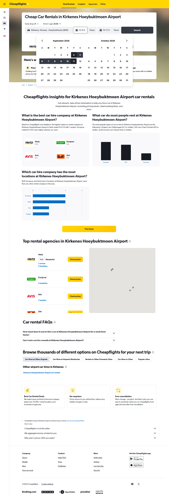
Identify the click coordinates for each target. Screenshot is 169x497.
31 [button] (127, 80)
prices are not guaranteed (75, 421)
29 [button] (54, 80)
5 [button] (80, 55)
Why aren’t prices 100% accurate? (39, 438)
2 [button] (61, 55)
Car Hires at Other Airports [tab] (36, 359)
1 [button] (54, 55)
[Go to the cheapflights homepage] (19, 4)
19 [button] (80, 67)
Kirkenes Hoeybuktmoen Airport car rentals (41, 373)
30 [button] (61, 80)
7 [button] (48, 61)
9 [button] (61, 61)
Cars (23, 85)
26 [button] (80, 74)
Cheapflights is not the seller (37, 428)
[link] (89, 229)
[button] (4, 4)
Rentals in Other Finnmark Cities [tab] (98, 359)
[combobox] (32, 23)
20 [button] (42, 74)
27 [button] (42, 80)
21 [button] (48, 74)
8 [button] (54, 61)
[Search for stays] (4, 17)
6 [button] (42, 61)
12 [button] (80, 61)
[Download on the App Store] (136, 465)
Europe (30, 85)
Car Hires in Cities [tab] (125, 359)
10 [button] (67, 61)
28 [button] (48, 80)
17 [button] (67, 67)
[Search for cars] (4, 23)
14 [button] (48, 67)
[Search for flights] (4, 12)
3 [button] (67, 55)
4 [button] (73, 55)
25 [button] (73, 74)
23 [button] (61, 74)
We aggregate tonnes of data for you (40, 433)
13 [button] (42, 67)
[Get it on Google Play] (136, 458)
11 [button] (74, 61)
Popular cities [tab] (144, 359)
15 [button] (55, 67)
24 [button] (67, 74)
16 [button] (61, 67)
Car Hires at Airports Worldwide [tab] (66, 359)
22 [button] (54, 74)
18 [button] (74, 67)
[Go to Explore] (4, 28)
